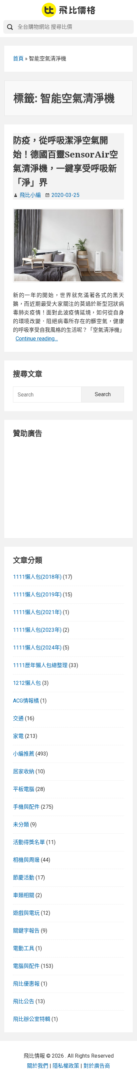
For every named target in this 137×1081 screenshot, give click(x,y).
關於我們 (37, 1066)
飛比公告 (23, 1001)
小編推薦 (23, 754)
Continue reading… (37, 338)
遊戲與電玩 (26, 913)
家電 (18, 736)
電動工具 (23, 948)
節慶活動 (23, 877)
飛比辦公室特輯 (31, 1019)
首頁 (18, 58)
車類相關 (23, 895)
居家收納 (23, 771)
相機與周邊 (26, 860)
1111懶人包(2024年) (37, 647)
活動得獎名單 (29, 842)
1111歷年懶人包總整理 (40, 665)
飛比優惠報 (26, 984)
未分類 (21, 824)
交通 (18, 718)
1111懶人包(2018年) (37, 577)
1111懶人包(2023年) (37, 630)
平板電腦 (23, 789)
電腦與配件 (26, 966)
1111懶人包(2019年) (37, 594)
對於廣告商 (96, 1066)
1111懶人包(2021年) (37, 612)
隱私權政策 (66, 1066)
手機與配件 (26, 807)
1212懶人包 (27, 683)
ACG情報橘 (26, 701)
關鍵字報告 (26, 930)
